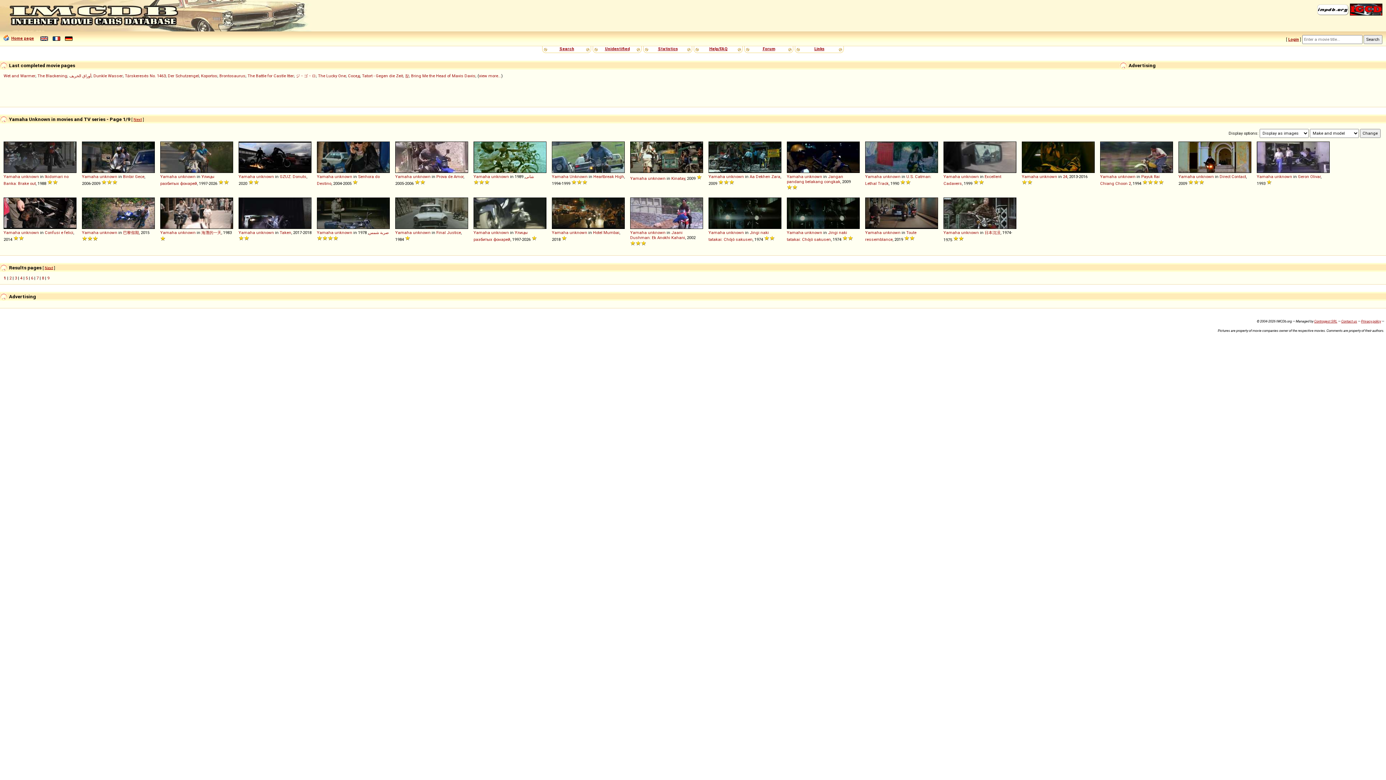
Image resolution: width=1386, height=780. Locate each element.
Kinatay (678, 178)
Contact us (1349, 321)
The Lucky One (332, 75)
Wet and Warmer (19, 75)
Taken (285, 232)
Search (566, 48)
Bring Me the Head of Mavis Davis (443, 75)
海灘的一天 (211, 232)
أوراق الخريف (80, 75)
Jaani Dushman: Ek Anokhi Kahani (657, 235)
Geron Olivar (1309, 176)
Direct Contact (1233, 176)
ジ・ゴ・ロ (306, 75)
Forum (769, 48)
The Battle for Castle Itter (271, 75)
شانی (529, 176)
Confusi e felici (59, 232)
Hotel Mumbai (606, 232)
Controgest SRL (1325, 321)
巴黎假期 (131, 232)
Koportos (209, 75)
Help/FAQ (718, 48)
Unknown (579, 176)
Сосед (354, 75)
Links (819, 48)
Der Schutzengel (183, 75)
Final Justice (448, 232)
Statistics (668, 48)
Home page (22, 38)
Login (1293, 39)
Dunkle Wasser (108, 75)
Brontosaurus (232, 75)
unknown (30, 176)
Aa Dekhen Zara (765, 176)
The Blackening (52, 75)
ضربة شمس (379, 232)
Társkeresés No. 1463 (145, 75)
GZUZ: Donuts (293, 176)
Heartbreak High (608, 176)
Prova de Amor (449, 176)
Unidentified (617, 48)
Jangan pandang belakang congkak (815, 179)
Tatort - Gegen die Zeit (382, 75)
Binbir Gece (133, 176)
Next (138, 119)
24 (1065, 176)
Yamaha (12, 176)
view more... (490, 75)
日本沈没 (993, 232)
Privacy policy (1371, 321)
